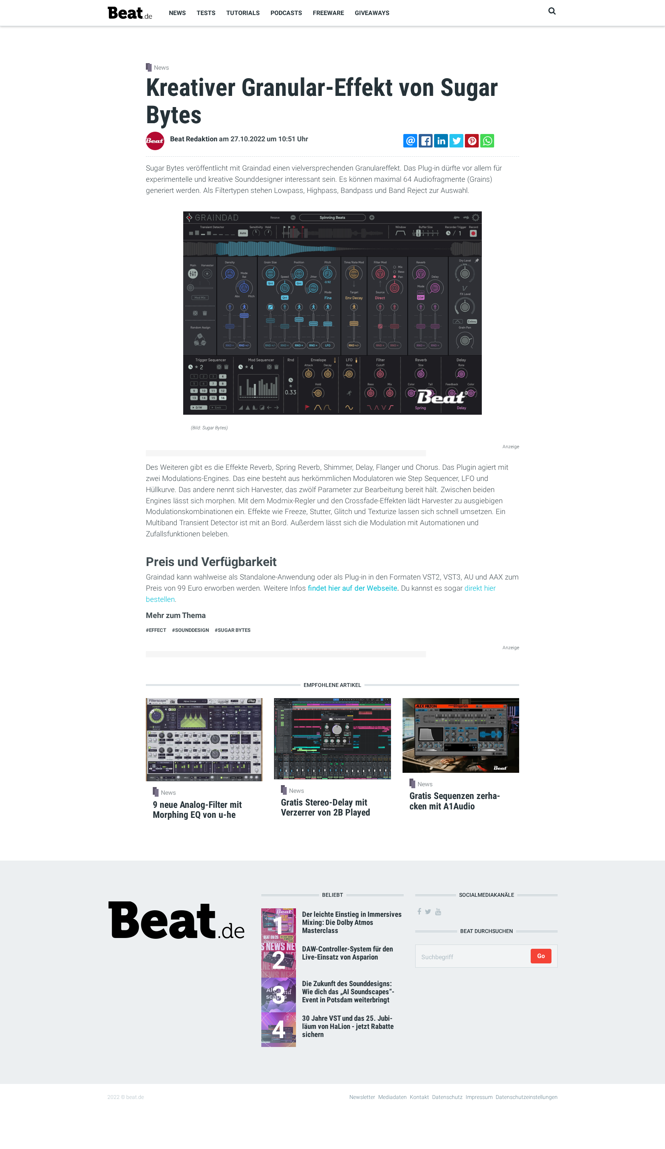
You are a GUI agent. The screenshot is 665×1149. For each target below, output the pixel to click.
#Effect (156, 630)
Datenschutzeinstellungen (527, 1097)
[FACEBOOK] (426, 140)
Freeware (328, 13)
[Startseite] (129, 12)
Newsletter (362, 1097)
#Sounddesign (190, 630)
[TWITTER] (456, 140)
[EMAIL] (410, 140)
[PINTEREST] (472, 140)
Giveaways (372, 13)
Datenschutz (447, 1097)
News (177, 13)
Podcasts (286, 13)
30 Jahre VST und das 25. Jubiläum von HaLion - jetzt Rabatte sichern (348, 1026)
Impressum (479, 1097)
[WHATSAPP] (487, 140)
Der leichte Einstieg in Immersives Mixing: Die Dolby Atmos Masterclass (352, 922)
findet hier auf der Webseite (352, 588)
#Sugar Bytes (233, 630)
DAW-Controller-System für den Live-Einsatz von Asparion (347, 953)
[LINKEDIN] (441, 140)
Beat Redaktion (193, 139)
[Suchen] (552, 11)
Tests (206, 13)
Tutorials (243, 13)
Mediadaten (392, 1097)
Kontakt (419, 1097)
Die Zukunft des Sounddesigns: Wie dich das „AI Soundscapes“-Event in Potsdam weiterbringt (348, 991)
